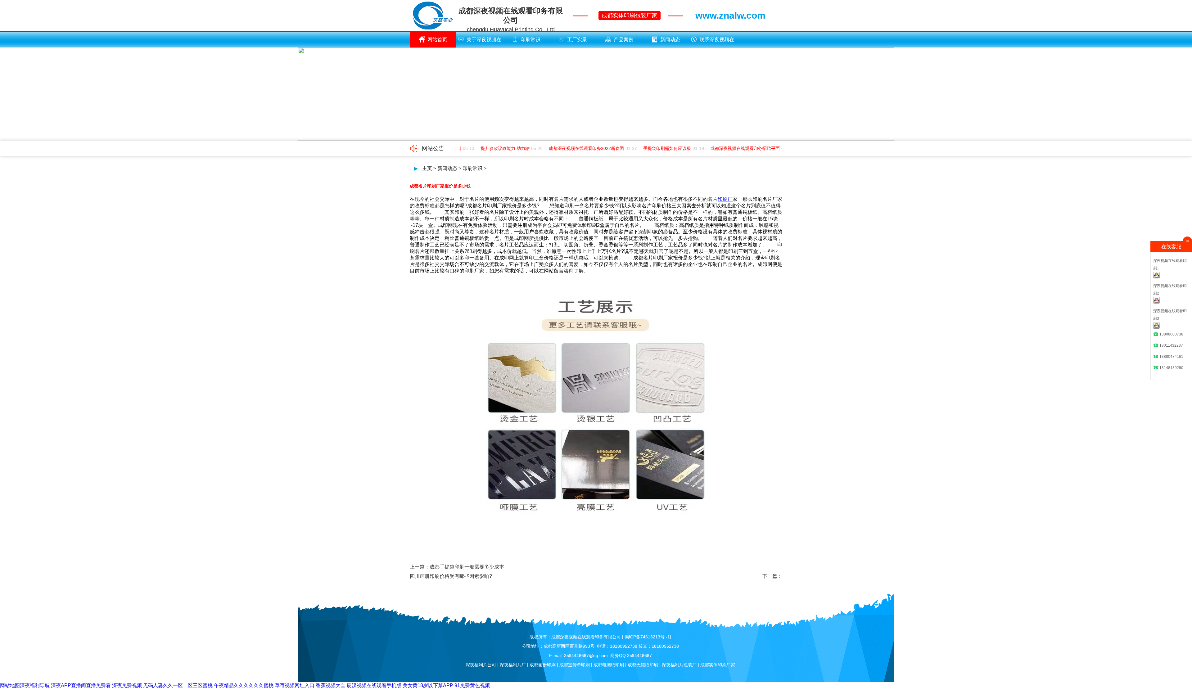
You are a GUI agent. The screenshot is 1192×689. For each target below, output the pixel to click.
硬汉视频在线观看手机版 (374, 685)
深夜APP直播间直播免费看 (81, 685)
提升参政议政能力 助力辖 (497, 148)
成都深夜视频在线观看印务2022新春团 (578, 148)
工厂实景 (577, 39)
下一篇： (772, 576)
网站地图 (10, 685)
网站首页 (437, 39)
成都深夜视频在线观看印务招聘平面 (737, 148)
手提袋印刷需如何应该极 (659, 148)
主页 (427, 168)
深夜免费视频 (127, 685)
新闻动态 (670, 39)
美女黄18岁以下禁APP (428, 685)
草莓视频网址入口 (294, 685)
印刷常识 (530, 39)
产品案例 (624, 39)
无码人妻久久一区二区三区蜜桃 (178, 685)
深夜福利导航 (35, 685)
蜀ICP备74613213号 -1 (647, 636)
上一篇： (420, 567)
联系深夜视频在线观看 (716, 42)
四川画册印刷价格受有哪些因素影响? (451, 576)
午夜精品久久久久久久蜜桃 (243, 685)
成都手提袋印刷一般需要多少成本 (467, 567)
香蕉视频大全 (330, 685)
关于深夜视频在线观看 (484, 42)
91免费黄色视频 (472, 685)
